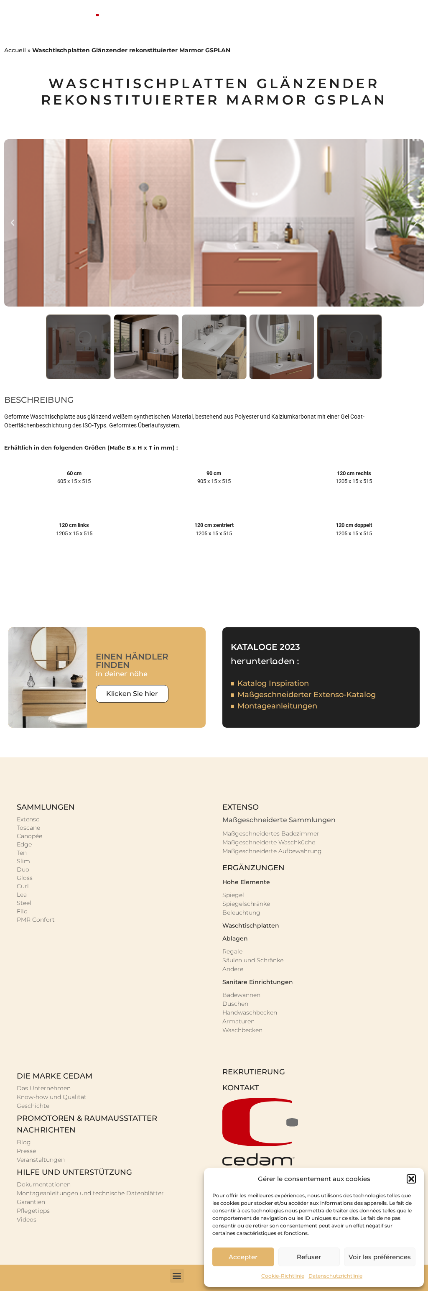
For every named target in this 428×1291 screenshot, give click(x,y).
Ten (22, 852)
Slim (23, 861)
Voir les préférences (380, 1257)
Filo (22, 911)
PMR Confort (36, 919)
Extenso (28, 819)
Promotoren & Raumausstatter (87, 1118)
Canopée (29, 836)
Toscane (28, 827)
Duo (23, 869)
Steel (24, 903)
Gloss (25, 878)
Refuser (309, 1257)
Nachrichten (46, 1130)
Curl (23, 886)
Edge (24, 844)
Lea (22, 894)
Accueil (15, 50)
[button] (411, 1179)
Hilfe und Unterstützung (74, 1172)
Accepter (243, 1257)
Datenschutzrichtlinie (335, 1276)
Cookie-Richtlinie (282, 1276)
